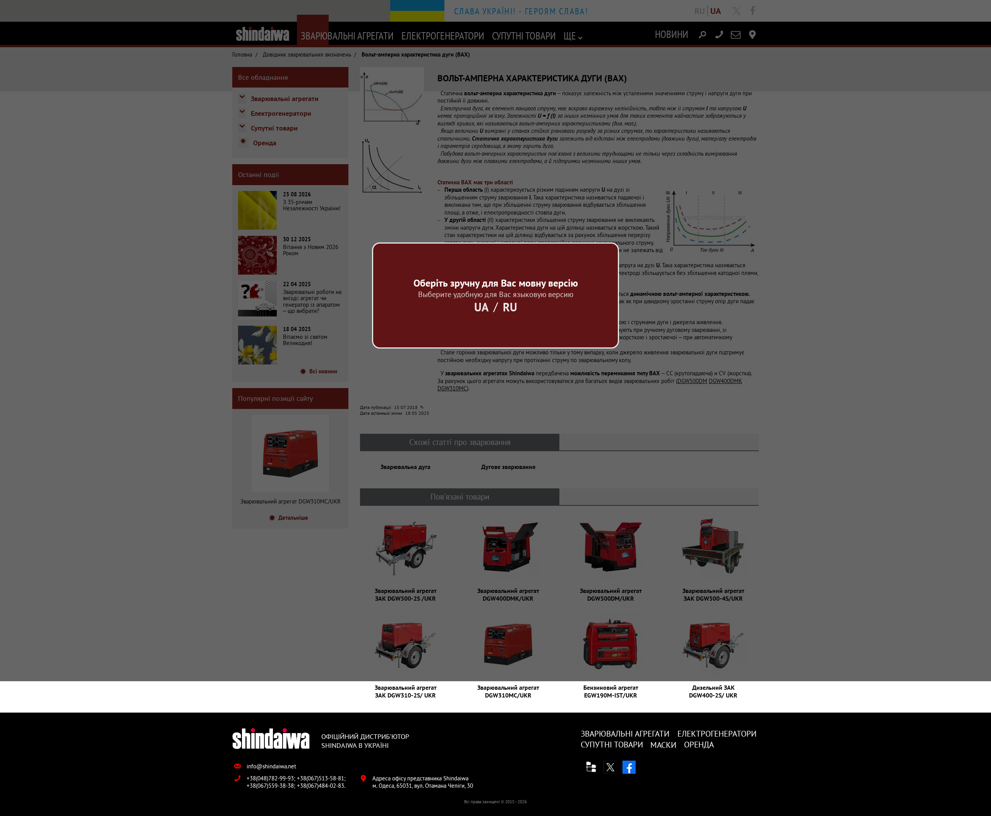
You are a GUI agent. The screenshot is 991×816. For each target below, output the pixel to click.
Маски (663, 745)
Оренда (699, 744)
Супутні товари (612, 744)
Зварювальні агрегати (625, 733)
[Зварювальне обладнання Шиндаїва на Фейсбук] (629, 767)
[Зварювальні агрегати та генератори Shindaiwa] (271, 739)
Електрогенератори (716, 733)
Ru (510, 306)
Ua (481, 306)
